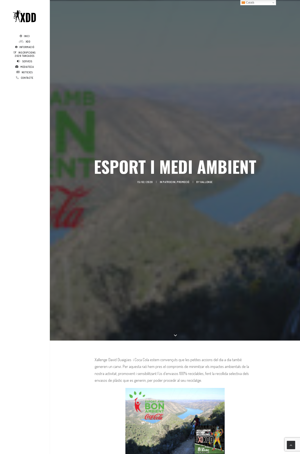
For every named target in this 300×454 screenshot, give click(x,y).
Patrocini (169, 182)
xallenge (206, 182)
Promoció (183, 182)
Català (249, 2)
